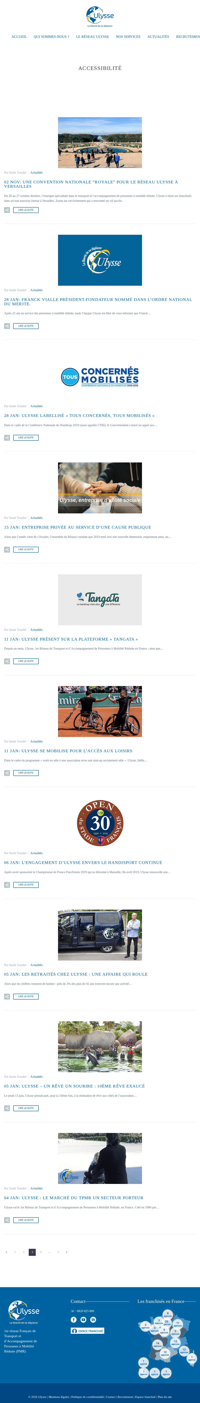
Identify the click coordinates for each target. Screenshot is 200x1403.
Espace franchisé (145, 1396)
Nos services (128, 37)
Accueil (19, 37)
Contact (110, 1396)
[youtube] (83, 1320)
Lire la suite (26, 209)
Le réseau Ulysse (92, 37)
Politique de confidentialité (87, 1396)
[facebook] (74, 1320)
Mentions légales (59, 1396)
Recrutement (125, 1396)
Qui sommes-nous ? (51, 37)
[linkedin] (93, 1320)
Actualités (158, 37)
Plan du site (165, 1396)
